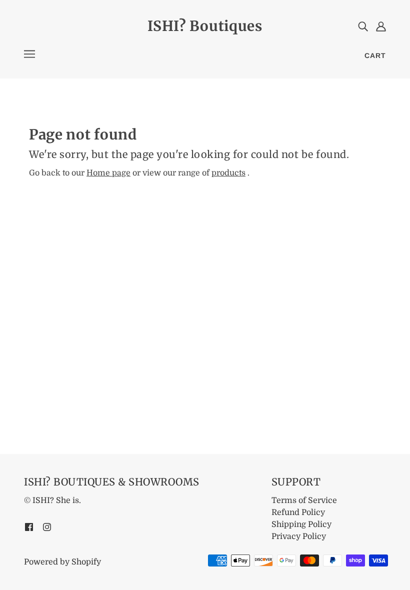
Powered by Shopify (62, 562)
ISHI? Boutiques (205, 26)
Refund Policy (298, 512)
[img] (363, 26)
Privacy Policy (299, 536)
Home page (108, 173)
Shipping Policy (302, 524)
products (229, 173)
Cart (375, 56)
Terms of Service (304, 500)
